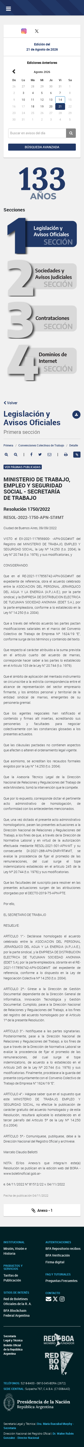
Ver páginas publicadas (23, 467)
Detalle (73, 445)
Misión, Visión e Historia (15, 1251)
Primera (8, 445)
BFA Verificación (58, 1255)
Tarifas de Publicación (12, 1277)
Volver (12, 402)
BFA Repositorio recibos (63, 1248)
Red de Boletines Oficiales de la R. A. (18, 1301)
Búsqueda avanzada (42, 147)
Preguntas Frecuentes (61, 1280)
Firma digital (55, 1262)
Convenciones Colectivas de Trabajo (41, 445)
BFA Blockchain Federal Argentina (17, 1313)
